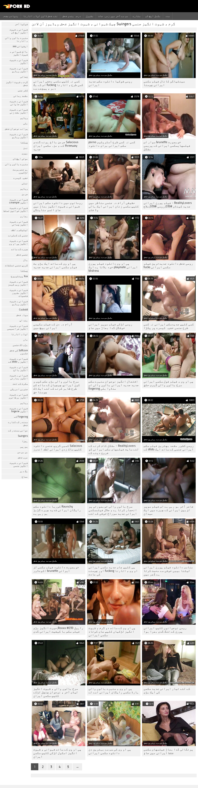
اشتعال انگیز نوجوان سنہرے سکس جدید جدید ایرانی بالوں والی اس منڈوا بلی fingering (113, 385)
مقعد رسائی (20, 95)
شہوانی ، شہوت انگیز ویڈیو (19, 70)
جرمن (25, 194)
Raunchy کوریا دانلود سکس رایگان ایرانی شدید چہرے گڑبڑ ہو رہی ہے (57, 510)
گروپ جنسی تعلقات (16, 265)
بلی (25, 123)
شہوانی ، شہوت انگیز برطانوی (18, 396)
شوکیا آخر (21, 24)
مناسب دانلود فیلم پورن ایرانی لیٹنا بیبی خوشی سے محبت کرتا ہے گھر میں (168, 570)
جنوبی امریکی (19, 389)
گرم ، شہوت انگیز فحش (17, 84)
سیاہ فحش (22, 315)
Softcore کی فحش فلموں (19, 352)
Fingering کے (21, 416)
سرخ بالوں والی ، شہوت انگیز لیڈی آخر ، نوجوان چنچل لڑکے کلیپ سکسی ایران (55, 692)
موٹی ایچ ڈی (20, 158)
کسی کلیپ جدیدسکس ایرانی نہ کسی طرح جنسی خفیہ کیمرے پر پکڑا (169, 326)
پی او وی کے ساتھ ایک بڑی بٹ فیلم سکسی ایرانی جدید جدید (55, 265)
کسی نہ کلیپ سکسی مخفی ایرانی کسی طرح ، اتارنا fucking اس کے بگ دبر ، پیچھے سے (58, 85)
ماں (25, 339)
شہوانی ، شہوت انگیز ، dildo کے (18, 360)
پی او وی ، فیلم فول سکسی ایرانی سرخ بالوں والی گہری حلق (169, 383)
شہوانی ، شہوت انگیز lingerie (19, 410)
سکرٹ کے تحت (20, 383)
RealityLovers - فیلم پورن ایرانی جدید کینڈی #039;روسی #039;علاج (168, 204)
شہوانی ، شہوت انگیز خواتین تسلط (15, 209)
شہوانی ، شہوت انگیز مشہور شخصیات (19, 293)
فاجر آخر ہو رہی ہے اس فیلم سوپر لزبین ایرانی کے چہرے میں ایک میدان (169, 510)
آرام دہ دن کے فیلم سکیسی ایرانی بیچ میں (52, 326)
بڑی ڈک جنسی (20, 345)
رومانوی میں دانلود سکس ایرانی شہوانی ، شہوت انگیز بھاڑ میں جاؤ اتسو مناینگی (58, 206)
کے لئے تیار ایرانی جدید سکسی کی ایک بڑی (167, 690)
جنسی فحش (22, 254)
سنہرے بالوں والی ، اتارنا (16, 39)
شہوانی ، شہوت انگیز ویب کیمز (18, 283)
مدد (167, 16)
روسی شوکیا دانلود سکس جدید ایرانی (110, 83)
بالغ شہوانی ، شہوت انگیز (19, 53)
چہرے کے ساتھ (19, 249)
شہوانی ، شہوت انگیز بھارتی (19, 377)
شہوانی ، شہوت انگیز (19, 61)
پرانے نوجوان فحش (16, 128)
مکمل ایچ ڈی (153, 16)
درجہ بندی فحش (71, 16)
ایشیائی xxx (20, 46)
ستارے (136, 16)
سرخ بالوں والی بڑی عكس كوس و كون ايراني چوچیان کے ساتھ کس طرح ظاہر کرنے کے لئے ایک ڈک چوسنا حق (56, 387)
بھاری (24, 216)
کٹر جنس (23, 90)
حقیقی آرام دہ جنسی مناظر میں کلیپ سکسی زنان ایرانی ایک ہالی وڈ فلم (113, 206)
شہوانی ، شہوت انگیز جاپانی (19, 103)
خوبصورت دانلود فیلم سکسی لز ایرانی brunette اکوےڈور (56, 569)
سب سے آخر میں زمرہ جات (113, 16)
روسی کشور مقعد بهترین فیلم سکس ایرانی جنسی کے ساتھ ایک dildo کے (169, 447)
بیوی (25, 153)
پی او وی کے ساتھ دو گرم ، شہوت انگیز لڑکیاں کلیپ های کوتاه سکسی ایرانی (112, 631)
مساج (25, 476)
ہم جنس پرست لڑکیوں (20, 171)
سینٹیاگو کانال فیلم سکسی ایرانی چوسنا (164, 83)
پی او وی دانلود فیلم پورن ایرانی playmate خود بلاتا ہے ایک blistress (113, 267)
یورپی (24, 446)
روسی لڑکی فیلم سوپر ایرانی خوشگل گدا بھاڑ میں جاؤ (110, 326)
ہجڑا (25, 441)
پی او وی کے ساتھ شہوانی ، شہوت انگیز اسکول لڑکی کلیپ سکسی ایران (57, 753)
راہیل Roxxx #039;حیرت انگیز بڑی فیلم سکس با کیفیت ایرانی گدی (58, 629)
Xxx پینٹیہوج (19, 276)
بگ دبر (23, 471)
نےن (25, 148)
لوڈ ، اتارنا (19, 334)
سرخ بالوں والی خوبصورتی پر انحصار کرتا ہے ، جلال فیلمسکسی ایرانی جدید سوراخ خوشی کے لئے (112, 510)
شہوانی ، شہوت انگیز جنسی (19, 464)
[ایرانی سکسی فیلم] (16, 7)
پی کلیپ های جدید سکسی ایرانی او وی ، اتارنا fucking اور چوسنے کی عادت (113, 570)
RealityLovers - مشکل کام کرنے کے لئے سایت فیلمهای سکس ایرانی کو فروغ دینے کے (113, 449)
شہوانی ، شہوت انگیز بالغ (19, 369)
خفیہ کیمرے (20, 177)
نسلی (25, 183)
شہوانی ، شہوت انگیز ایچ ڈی (19, 31)
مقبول (89, 16)
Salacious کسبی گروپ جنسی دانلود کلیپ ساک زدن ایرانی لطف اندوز (57, 447)
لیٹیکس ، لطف (19, 230)
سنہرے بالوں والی (16, 164)
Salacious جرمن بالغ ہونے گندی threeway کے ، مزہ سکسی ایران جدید (55, 145)
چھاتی (24, 76)
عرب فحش (23, 457)
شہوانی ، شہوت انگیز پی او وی (18, 242)
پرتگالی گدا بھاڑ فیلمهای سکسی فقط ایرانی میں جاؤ (168, 751)
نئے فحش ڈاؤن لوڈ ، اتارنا (40, 16)
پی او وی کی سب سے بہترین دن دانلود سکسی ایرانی (109, 751)
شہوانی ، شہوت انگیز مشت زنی (19, 111)
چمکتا (24, 142)
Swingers (23, 435)
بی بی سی (22, 452)
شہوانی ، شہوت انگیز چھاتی (19, 223)
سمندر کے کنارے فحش (18, 424)
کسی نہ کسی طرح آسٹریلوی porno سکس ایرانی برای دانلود (111, 143)
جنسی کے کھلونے (18, 235)
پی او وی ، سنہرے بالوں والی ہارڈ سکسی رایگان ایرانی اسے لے (113, 690)
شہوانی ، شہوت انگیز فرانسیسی (17, 327)
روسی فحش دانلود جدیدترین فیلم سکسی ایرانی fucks (168, 265)
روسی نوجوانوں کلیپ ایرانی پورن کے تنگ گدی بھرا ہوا (165, 629)
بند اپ (23, 320)
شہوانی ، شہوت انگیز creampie (18, 201)
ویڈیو (24, 118)
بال (25, 260)
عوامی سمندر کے (18, 430)
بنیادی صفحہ (10, 16)
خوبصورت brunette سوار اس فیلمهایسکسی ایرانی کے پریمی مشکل (167, 145)
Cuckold (23, 309)
